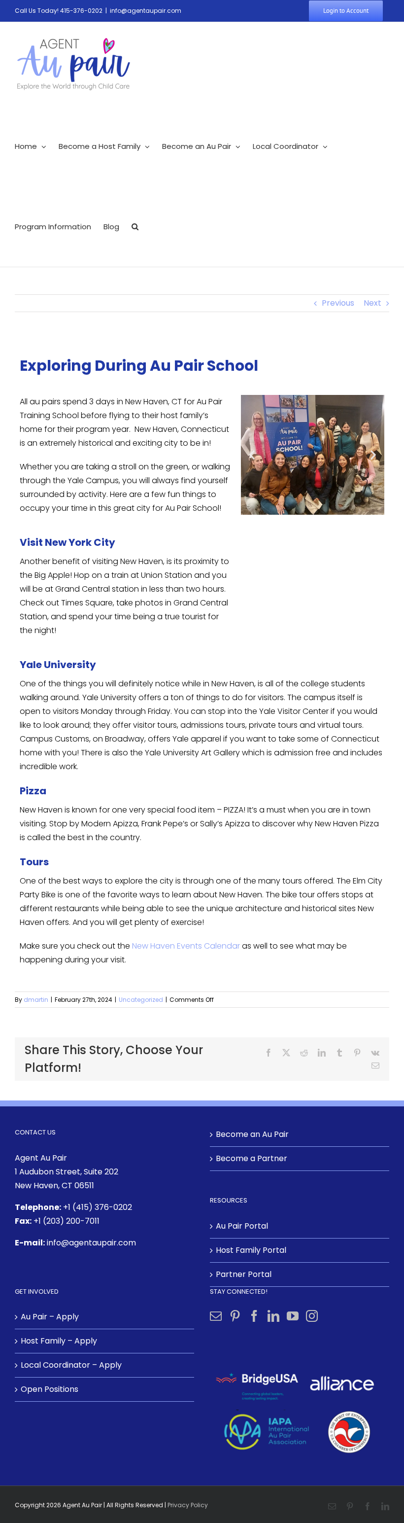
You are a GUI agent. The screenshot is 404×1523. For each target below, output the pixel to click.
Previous (338, 303)
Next (372, 303)
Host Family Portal (251, 1250)
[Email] (375, 1065)
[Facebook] (268, 1053)
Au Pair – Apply (50, 1316)
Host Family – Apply (59, 1340)
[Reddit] (304, 1053)
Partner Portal (243, 1274)
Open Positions (49, 1389)
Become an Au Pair (252, 1134)
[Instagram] (312, 1316)
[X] (286, 1053)
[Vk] (375, 1053)
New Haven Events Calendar (186, 946)
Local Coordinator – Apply (71, 1365)
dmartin (36, 999)
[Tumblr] (339, 1053)
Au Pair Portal (242, 1226)
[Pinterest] (357, 1053)
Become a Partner (251, 1158)
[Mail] (216, 1316)
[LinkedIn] (322, 1053)
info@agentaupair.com (145, 10)
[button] (135, 226)
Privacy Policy (188, 1505)
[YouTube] (293, 1316)
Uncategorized (141, 999)
